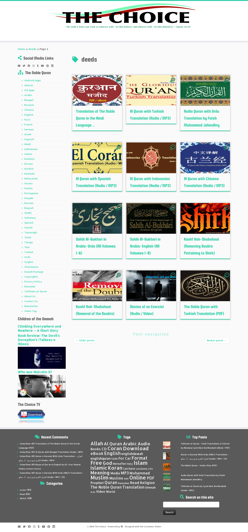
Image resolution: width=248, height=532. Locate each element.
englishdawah (132, 454)
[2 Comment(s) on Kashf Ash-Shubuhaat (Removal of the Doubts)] (119, 278)
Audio (144, 443)
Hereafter (119, 463)
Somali (28, 227)
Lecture (129, 468)
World (110, 491)
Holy (130, 463)
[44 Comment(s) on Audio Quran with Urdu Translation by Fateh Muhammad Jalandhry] (227, 82)
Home (21, 49)
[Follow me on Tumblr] (39, 66)
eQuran (28, 85)
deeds (32, 49)
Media (115, 473)
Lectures (141, 468)
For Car (124, 458)
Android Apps (32, 80)
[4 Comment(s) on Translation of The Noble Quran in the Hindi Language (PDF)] (119, 82)
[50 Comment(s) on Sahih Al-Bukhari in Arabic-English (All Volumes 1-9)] (173, 210)
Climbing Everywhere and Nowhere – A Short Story (39, 328)
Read (22, 494)
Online (137, 477)
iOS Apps (29, 90)
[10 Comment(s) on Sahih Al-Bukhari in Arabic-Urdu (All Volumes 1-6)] (119, 210)
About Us (29, 296)
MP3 (125, 472)
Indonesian (31, 149)
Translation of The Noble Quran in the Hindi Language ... (95, 118)
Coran (114, 448)
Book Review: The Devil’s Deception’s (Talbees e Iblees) (39, 339)
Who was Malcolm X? (35, 372)
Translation (133, 487)
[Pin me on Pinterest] (48, 66)
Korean (28, 163)
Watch (23, 498)
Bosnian (29, 104)
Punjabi (28, 198)
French (28, 124)
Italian (28, 153)
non (126, 478)
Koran (115, 468)
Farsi (27, 119)
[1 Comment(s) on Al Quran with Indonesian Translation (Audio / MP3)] (173, 150)
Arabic (28, 95)
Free (96, 462)
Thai (27, 247)
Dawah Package (33, 271)
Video (100, 491)
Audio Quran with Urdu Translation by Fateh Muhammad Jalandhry (201, 118)
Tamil (27, 237)
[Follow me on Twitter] (25, 66)
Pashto (28, 188)
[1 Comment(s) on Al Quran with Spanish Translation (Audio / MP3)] (119, 150)
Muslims (116, 478)
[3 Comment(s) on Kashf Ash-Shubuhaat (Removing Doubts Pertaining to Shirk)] (227, 210)
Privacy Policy (33, 281)
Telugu (28, 242)
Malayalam (31, 178)
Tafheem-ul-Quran (35, 291)
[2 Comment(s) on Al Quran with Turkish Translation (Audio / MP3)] (173, 82)
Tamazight (30, 232)
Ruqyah (28, 207)
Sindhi (28, 212)
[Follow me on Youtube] (43, 66)
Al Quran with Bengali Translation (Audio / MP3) (59, 452)
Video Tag (30, 311)
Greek (27, 134)
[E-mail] (20, 66)
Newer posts (217, 340)
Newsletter (31, 306)
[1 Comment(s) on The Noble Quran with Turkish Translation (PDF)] (227, 278)
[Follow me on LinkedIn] (53, 66)
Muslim (99, 477)
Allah (96, 443)
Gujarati (29, 139)
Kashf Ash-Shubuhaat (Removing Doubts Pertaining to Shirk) (201, 246)
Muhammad (139, 473)
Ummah (150, 487)
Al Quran (113, 443)
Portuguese (31, 193)
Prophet (97, 483)
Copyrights (31, 276)
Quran (111, 482)
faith (114, 458)
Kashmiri (29, 158)
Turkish (28, 252)
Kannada (29, 173)
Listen (23, 490)
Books (95, 449)
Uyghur (28, 261)
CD (104, 449)
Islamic (98, 468)
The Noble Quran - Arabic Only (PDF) (199, 465)
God (107, 463)
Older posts (85, 340)
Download (136, 448)
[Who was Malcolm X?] (42, 385)
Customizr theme (152, 526)
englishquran (100, 458)
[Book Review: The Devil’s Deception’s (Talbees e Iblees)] (42, 357)
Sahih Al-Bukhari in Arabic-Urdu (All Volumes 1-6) (96, 246)
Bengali (29, 100)
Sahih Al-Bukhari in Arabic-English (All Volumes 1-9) (145, 246)
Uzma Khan (25, 443)
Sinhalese (30, 217)
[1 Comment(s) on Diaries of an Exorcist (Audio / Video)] (173, 278)
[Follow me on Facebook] (30, 66)
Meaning (100, 472)
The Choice (100, 526)
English (28, 114)
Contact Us (31, 301)
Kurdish (28, 168)
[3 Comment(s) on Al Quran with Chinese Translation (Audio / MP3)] (227, 150)
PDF (150, 477)
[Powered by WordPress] (122, 526)
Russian (28, 203)
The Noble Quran (106, 487)
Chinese (29, 109)
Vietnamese (31, 266)
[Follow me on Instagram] (34, 66)
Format (139, 458)
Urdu (27, 257)
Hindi (27, 144)
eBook (96, 453)
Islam (141, 462)
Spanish (28, 222)
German (29, 129)
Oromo (28, 183)
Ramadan (29, 286)
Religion (147, 482)
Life (150, 468)
